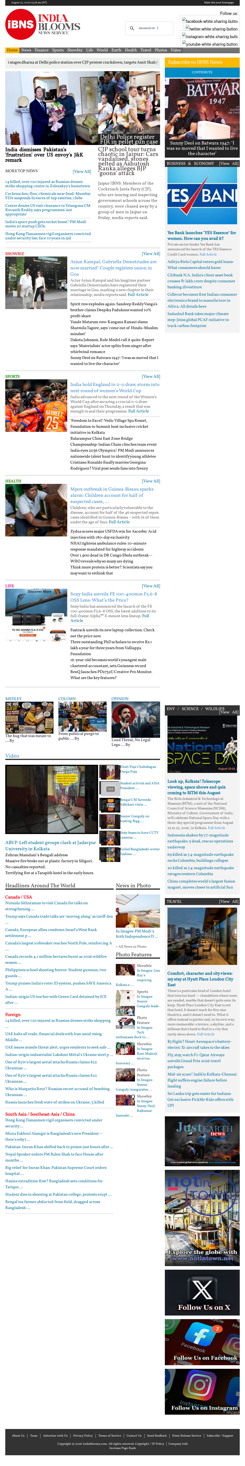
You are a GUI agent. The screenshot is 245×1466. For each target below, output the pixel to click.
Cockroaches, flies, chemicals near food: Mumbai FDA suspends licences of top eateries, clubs (47, 196)
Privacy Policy (83, 1436)
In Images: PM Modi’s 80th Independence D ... (137, 934)
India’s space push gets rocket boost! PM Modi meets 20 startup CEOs (45, 224)
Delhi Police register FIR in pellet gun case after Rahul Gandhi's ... (129, 144)
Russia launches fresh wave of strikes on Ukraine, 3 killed (54, 1102)
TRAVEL (174, 901)
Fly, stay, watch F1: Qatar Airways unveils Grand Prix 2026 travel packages (195, 1061)
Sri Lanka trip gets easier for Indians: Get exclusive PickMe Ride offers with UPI (200, 1099)
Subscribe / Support (220, 1436)
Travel (145, 50)
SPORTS (12, 377)
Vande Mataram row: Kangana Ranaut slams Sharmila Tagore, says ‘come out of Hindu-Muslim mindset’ (114, 328)
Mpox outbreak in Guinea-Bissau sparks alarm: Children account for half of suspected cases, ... (112, 495)
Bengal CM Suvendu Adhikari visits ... (135, 802)
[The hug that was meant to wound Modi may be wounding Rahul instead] (29, 717)
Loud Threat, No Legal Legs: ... (130, 742)
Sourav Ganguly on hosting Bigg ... (134, 819)
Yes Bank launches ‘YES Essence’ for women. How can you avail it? (201, 236)
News (26, 50)
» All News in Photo (131, 947)
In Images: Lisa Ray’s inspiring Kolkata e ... (138, 978)
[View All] (82, 172)
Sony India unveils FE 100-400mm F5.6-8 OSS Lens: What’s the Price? (113, 597)
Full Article (138, 295)
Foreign (13, 1015)
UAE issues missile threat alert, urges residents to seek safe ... (58, 1047)
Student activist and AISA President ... (140, 786)
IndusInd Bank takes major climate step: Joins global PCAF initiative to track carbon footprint (198, 320)
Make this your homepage (219, 2)
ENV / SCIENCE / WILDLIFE (196, 709)
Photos (161, 50)
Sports (58, 50)
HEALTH (13, 481)
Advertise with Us (55, 1436)
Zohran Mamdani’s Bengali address (36, 855)
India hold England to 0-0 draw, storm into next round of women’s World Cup (115, 387)
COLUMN (67, 699)
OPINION (120, 699)
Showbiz (75, 50)
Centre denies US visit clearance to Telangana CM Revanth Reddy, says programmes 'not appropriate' (47, 210)
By (11, 741)
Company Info (178, 1444)
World (102, 50)
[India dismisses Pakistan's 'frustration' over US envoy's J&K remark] (51, 108)
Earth (116, 50)
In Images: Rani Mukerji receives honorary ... (136, 1056)
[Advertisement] (202, 518)
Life (89, 50)
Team (34, 1436)
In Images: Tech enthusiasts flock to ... (134, 1033)
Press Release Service (186, 1436)
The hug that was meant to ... (28, 738)
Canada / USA (18, 897)
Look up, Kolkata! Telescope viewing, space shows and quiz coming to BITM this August (196, 787)
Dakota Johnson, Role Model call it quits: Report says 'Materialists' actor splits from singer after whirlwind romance (112, 346)
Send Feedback (157, 1436)
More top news (21, 171)
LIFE (9, 586)
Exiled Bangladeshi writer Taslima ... (140, 852)
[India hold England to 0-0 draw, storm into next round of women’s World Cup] (36, 405)
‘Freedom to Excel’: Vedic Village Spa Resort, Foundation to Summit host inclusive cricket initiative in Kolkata (109, 426)
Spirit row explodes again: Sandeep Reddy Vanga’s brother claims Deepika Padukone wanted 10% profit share (113, 310)
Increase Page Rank (122, 1448)
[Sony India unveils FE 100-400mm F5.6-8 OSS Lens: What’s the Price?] (36, 615)
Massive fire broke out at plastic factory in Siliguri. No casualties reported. (49, 864)
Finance (42, 50)
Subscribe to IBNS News (195, 62)
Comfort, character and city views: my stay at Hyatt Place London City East (200, 979)
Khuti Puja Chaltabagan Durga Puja (138, 769)
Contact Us (134, 1436)
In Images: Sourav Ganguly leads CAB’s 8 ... (137, 1004)
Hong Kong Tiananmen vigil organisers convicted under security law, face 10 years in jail (48, 236)
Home (12, 50)
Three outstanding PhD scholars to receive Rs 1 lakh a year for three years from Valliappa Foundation (111, 648)
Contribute (202, 72)
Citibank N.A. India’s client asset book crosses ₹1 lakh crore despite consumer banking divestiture (201, 281)
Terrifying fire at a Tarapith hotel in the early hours (49, 873)
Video (176, 50)
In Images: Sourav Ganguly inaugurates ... (134, 1085)
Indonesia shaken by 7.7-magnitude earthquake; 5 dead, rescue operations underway (200, 841)
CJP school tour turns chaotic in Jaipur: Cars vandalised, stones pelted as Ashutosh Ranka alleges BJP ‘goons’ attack (128, 161)
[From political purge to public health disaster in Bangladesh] (82, 716)
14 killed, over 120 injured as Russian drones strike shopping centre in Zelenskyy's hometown (47, 184)
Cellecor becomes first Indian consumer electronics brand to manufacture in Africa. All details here (202, 300)
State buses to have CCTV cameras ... (139, 835)
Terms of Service (109, 1436)
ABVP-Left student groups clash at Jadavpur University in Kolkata (50, 846)
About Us (18, 1436)
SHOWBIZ (14, 254)
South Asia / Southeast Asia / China (40, 1114)
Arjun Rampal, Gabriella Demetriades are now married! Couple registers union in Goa (113, 268)
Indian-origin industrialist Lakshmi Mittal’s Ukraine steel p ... (59, 1055)
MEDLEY (13, 699)
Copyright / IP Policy (149, 1444)
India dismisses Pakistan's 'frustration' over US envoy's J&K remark (44, 155)
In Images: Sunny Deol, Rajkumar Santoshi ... (136, 1108)
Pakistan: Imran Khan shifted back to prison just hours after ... (59, 1147)
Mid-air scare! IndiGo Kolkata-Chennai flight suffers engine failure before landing (202, 1080)
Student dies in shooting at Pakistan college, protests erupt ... (58, 1194)
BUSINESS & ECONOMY (190, 163)
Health (131, 50)
